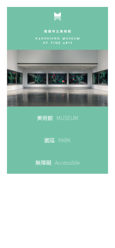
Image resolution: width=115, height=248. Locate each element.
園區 (57, 140)
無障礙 (57, 162)
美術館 (57, 118)
